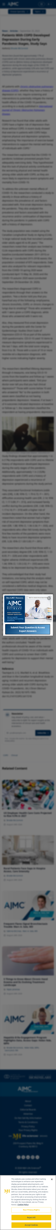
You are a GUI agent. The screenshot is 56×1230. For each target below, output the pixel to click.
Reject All (31, 1217)
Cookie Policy (23, 1204)
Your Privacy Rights (31, 1210)
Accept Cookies (31, 1225)
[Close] (52, 1179)
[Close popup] (49, 598)
